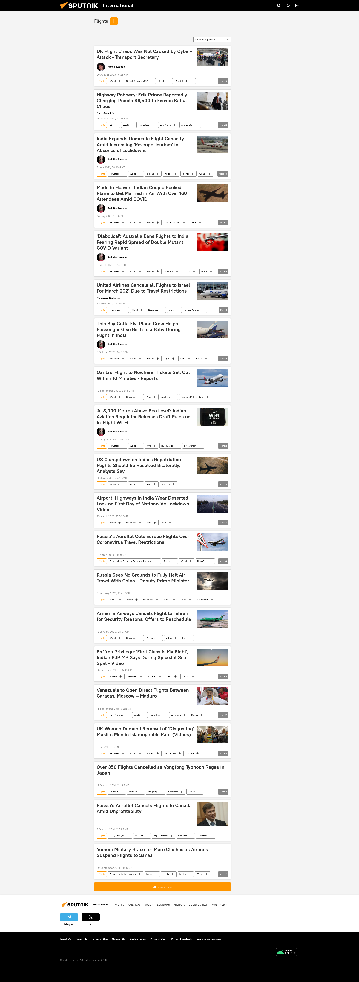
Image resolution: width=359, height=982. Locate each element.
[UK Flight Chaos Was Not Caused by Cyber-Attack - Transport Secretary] (212, 57)
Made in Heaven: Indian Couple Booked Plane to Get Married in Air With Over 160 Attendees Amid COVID (142, 193)
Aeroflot (139, 835)
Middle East (115, 309)
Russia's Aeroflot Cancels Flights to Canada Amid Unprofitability (144, 808)
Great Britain (182, 81)
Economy (163, 904)
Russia (167, 561)
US (111, 124)
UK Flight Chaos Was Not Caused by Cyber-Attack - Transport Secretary (144, 54)
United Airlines (192, 309)
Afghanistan (187, 124)
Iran (184, 638)
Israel (171, 309)
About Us (65, 939)
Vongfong (152, 791)
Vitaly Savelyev (117, 835)
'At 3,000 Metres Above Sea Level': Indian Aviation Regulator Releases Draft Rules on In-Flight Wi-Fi (144, 416)
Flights (101, 21)
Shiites (182, 874)
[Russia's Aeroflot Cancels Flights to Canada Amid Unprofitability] (212, 814)
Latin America (116, 714)
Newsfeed (144, 124)
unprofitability (161, 835)
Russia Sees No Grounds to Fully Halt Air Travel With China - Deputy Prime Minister (143, 578)
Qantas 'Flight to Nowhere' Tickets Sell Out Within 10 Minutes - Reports (143, 375)
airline (169, 638)
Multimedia (219, 904)
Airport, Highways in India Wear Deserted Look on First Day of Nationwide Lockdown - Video (144, 504)
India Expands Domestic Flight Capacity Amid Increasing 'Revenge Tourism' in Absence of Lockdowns (140, 144)
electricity (173, 791)
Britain (162, 81)
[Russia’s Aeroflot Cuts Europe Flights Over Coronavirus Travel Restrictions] (212, 542)
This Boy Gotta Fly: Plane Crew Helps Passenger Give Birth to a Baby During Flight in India (139, 329)
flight (167, 358)
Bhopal (185, 676)
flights (202, 173)
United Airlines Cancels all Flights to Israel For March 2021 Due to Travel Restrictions (143, 288)
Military (179, 904)
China (183, 599)
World (113, 81)
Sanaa (149, 874)
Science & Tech (198, 904)
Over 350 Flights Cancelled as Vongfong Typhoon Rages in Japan (160, 770)
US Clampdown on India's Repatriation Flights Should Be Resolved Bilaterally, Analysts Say (139, 465)
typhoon (133, 791)
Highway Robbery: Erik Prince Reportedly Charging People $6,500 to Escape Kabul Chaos (142, 100)
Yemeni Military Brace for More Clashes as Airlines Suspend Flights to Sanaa (152, 852)
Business (182, 835)
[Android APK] (286, 952)
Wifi (149, 445)
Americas (134, 904)
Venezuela (176, 714)
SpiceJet (152, 676)
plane (193, 222)
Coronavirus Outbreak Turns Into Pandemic (131, 561)
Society (113, 676)
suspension (202, 599)
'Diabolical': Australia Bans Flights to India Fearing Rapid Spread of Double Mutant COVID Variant (142, 242)
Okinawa (114, 791)
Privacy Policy (158, 939)
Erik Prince (165, 124)
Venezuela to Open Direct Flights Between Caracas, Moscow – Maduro (143, 693)
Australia (168, 271)
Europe (190, 753)
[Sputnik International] (80, 10)
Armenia (151, 638)
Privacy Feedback (181, 939)
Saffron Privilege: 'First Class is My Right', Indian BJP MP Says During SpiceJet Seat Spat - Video (142, 657)
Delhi (163, 522)
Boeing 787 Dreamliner (192, 396)
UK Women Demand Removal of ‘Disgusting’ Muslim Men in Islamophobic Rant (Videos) (145, 731)
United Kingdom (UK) (137, 81)
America (165, 484)
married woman (172, 222)
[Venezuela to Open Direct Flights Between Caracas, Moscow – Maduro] (212, 696)
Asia (149, 396)
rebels (166, 874)
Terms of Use (100, 939)
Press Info (82, 939)
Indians (150, 173)
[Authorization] (278, 5)
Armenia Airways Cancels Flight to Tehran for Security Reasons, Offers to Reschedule (144, 616)
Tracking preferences (208, 939)
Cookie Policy (138, 939)
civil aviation (167, 445)
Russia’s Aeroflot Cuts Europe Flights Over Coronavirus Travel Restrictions (143, 539)
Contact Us (118, 939)
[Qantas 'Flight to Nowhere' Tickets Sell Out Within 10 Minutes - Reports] (212, 378)
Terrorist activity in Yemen (123, 874)
